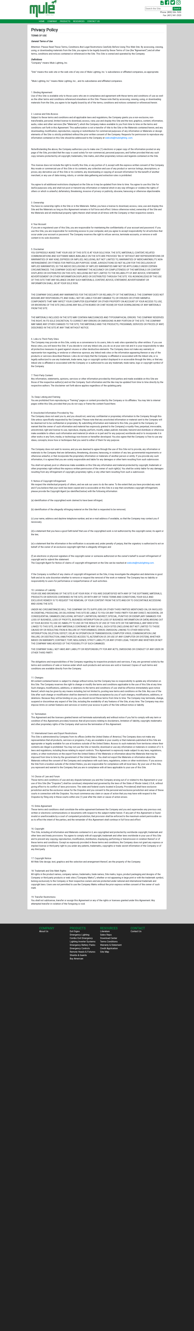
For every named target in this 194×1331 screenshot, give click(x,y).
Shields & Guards (78, 955)
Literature (105, 931)
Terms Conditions (109, 941)
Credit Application (109, 948)
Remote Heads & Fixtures (82, 951)
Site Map (104, 951)
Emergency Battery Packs (82, 945)
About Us (43, 931)
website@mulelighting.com (140, 563)
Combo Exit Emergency (81, 938)
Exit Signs (75, 931)
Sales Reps (106, 934)
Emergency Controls (80, 948)
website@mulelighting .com (119, 138)
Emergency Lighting (79, 934)
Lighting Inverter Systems (82, 941)
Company (52, 21)
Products (65, 21)
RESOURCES (79, 21)
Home (42, 21)
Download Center (108, 938)
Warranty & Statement (111, 945)
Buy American (76, 958)
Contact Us (93, 21)
